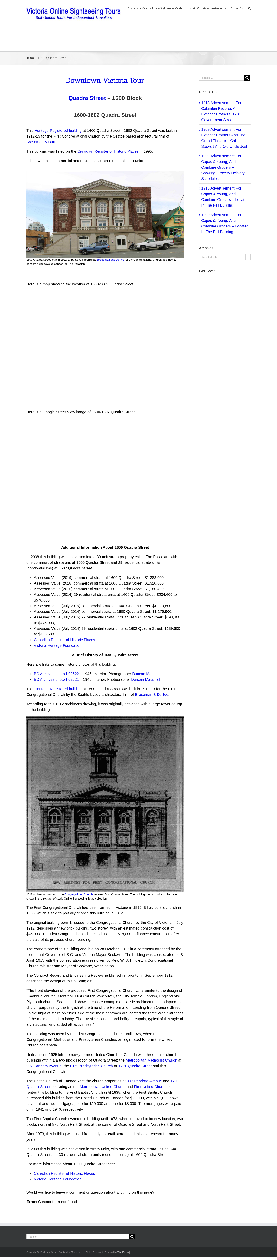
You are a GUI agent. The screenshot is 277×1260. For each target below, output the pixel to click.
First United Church (150, 1087)
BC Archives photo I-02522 (56, 674)
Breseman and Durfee (110, 259)
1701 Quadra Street (135, 1066)
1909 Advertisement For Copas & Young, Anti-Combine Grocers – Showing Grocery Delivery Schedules (223, 167)
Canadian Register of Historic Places (107, 151)
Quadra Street (87, 98)
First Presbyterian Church (91, 1066)
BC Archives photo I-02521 (56, 679)
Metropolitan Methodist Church (151, 1060)
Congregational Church (78, 894)
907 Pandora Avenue (43, 1066)
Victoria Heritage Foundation (57, 645)
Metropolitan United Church (102, 1087)
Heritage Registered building (58, 130)
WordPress (123, 1252)
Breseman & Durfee (43, 142)
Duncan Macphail (146, 674)
